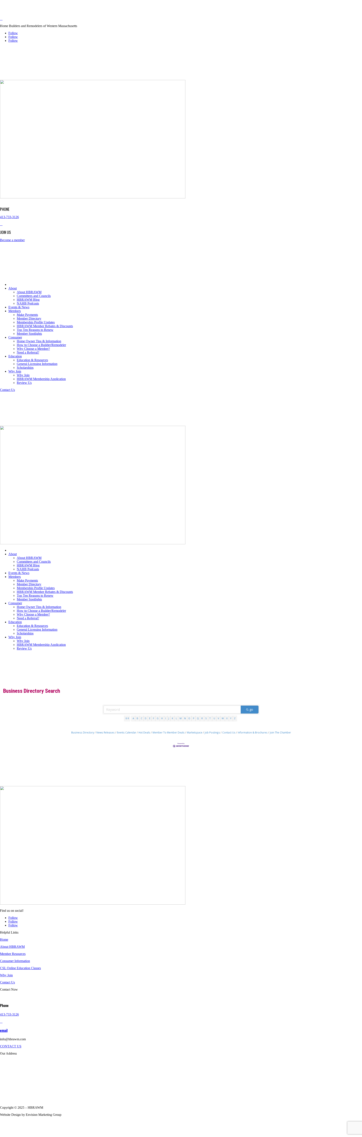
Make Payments (27, 314)
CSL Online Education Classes (20, 968)
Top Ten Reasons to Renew (35, 330)
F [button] (153, 718)
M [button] (181, 718)
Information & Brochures (253, 732)
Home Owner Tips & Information (39, 341)
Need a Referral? (28, 352)
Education (15, 356)
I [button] (165, 718)
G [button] (158, 718)
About (12, 288)
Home (4, 939)
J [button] (168, 718)
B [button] (137, 718)
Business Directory (82, 732)
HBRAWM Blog (28, 299)
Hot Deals (144, 732)
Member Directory (29, 318)
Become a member (12, 240)
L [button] (176, 718)
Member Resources (13, 954)
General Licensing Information (37, 364)
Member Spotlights (29, 333)
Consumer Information (15, 961)
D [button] (145, 718)
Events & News (18, 307)
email (4, 1030)
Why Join (14, 371)
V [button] (218, 718)
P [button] (193, 718)
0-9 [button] (127, 718)
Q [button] (198, 718)
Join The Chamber (280, 732)
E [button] (149, 718)
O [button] (189, 718)
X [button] (227, 718)
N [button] (185, 718)
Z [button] (234, 718)
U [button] (214, 718)
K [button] (172, 718)
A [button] (133, 718)
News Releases (105, 732)
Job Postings (212, 732)
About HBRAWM (29, 292)
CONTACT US (10, 1046)
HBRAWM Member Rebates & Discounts (45, 326)
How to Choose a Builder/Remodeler (41, 345)
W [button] (223, 718)
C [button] (141, 718)
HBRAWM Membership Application (41, 379)
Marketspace (194, 732)
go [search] (251, 709)
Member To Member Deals (169, 732)
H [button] (162, 718)
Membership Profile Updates (36, 322)
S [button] (206, 718)
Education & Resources (32, 360)
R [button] (202, 718)
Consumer (15, 337)
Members (14, 311)
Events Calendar (126, 732)
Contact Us (7, 390)
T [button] (210, 718)
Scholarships (25, 367)
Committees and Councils (34, 296)
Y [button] (230, 718)
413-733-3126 (9, 217)
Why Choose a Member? (33, 348)
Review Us (24, 382)
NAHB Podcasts (28, 303)
